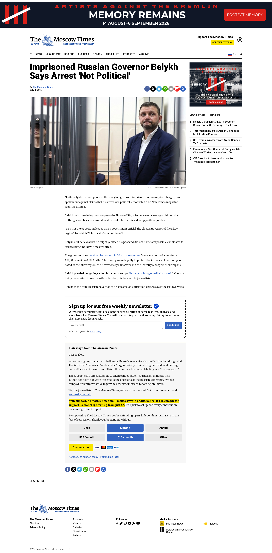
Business (83, 54)
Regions (69, 54)
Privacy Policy (96, 331)
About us (34, 523)
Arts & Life (112, 54)
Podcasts (129, 54)
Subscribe (173, 325)
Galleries (78, 527)
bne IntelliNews (175, 523)
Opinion (97, 54)
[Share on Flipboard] (177, 89)
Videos (77, 523)
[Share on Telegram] (159, 89)
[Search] (241, 54)
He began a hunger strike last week (150, 273)
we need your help (80, 394)
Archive (144, 54)
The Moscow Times (41, 519)
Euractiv (214, 523)
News (38, 54)
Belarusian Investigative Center (179, 530)
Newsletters (80, 531)
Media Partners (169, 519)
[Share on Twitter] (153, 89)
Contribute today (222, 42)
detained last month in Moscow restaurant (115, 255)
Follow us (121, 519)
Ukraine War (53, 54)
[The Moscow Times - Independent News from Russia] (62, 40)
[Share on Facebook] (147, 89)
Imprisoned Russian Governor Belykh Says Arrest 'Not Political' (104, 71)
